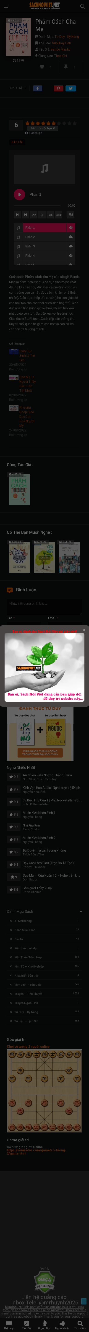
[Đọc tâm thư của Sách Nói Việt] (44, 700)
